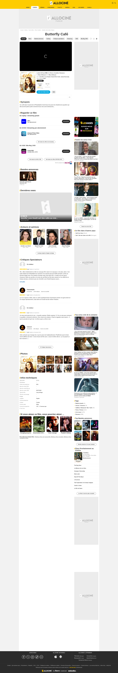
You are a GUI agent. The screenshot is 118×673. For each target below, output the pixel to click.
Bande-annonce (87, 458)
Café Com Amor (81, 233)
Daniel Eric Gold (55, 76)
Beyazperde (77, 658)
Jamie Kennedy (65, 76)
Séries (42, 7)
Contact (9, 665)
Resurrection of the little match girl (43, 433)
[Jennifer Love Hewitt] (26, 237)
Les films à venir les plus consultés (86, 493)
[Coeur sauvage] (52, 424)
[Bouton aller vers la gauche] (94, 39)
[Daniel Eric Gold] (39, 237)
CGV (38, 665)
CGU (34, 665)
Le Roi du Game (78, 488)
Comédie (56, 73)
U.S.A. (37, 380)
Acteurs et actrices (29, 227)
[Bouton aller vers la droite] (97, 39)
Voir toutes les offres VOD (35, 159)
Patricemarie (30, 289)
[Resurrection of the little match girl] (39, 424)
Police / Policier (81, 410)
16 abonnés (29, 328)
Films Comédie (38, 30)
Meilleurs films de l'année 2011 (42, 436)
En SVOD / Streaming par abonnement (33, 128)
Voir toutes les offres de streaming (46, 141)
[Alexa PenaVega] (66, 237)
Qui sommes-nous (16, 665)
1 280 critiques (36, 291)
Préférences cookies (55, 665)
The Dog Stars (77, 465)
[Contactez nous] (42, 657)
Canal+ (89, 7)
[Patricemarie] (22, 290)
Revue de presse (76, 665)
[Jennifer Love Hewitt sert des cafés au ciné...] (46, 207)
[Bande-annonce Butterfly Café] (27, 82)
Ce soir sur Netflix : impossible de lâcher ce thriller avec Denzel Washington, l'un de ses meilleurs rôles (85, 219)
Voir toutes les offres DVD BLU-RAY (54, 159)
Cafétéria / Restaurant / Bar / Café (84, 407)
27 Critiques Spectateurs (45, 347)
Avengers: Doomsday (79, 471)
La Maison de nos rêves (80, 468)
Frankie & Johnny (66, 433)
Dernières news (28, 190)
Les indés (81, 7)
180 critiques (36, 328)
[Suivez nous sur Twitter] (28, 657)
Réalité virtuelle (80, 403)
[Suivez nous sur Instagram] (33, 657)
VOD (74, 7)
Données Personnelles (66, 665)
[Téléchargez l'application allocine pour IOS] (56, 656)
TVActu (59, 7)
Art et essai (80, 412)
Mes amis (47, 83)
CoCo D (29, 327)
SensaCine (89, 656)
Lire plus (22, 281)
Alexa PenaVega (66, 246)
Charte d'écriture (84, 665)
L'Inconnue (77, 479)
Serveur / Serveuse (81, 405)
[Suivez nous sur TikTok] (37, 657)
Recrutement (24, 665)
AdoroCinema (90, 658)
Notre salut (77, 474)
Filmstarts (77, 656)
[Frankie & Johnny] (66, 424)
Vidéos (67, 7)
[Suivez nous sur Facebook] (24, 657)
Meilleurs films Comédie (57, 436)
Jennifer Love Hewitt (45, 76)
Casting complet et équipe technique (45, 253)
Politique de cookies (44, 665)
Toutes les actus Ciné (86, 226)
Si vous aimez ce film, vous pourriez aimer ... (42, 414)
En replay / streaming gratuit (29, 115)
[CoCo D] (22, 327)
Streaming (51, 7)
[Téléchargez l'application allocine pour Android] (61, 656)
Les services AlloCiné (94, 665)
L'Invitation (85, 452)
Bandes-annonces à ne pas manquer (86, 444)
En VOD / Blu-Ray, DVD (27, 145)
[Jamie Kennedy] (52, 237)
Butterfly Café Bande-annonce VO (25, 182)
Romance (62, 73)
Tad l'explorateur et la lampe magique (83, 482)
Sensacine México (83, 660)
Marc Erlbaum (42, 74)
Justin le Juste (77, 485)
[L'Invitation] (78, 457)
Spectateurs (40, 83)
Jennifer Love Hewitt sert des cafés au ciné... (39, 218)
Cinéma (35, 7)
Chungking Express (25, 433)
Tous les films (31, 30)
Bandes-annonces (29, 169)
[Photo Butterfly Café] (28, 364)
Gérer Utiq (102, 665)
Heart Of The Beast (78, 476)
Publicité (30, 665)
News (27, 7)
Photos (24, 353)
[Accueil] (59, 3)
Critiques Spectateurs (31, 259)
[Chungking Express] (26, 424)
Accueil (21, 30)
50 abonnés (29, 291)
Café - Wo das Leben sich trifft (85, 235)
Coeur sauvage (52, 433)
